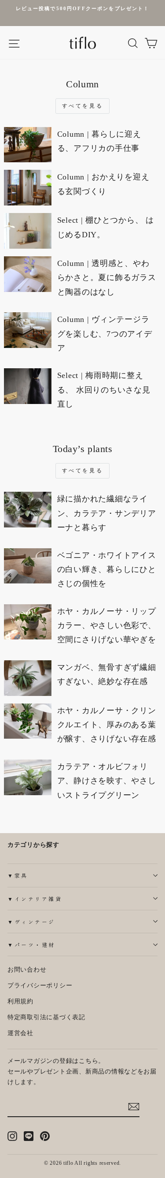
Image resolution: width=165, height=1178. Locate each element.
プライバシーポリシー (39, 985)
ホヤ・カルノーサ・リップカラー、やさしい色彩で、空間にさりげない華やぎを (106, 625)
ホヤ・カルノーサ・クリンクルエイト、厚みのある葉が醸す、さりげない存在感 (106, 725)
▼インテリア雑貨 (34, 898)
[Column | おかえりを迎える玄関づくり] (27, 188)
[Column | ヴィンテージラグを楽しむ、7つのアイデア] (27, 330)
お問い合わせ (26, 969)
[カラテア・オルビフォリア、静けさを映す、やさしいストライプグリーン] (27, 777)
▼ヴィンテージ (31, 921)
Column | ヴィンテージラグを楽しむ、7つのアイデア (104, 333)
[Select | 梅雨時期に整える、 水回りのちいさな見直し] (27, 386)
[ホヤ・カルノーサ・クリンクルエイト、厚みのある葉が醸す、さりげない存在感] (27, 721)
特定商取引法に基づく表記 (46, 1017)
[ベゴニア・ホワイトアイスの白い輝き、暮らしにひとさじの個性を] (27, 566)
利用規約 (20, 1001)
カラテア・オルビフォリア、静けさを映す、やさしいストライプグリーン (106, 781)
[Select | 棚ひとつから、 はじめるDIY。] (27, 231)
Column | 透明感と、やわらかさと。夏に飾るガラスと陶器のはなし (106, 277)
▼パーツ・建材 (31, 944)
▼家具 (17, 875)
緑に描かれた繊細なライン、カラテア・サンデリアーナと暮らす (106, 513)
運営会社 (20, 1033)
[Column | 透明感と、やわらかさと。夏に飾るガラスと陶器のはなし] (27, 274)
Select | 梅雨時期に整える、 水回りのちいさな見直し (103, 389)
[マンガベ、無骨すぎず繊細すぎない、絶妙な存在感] (27, 678)
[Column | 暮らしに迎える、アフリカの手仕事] (27, 145)
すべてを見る (82, 106)
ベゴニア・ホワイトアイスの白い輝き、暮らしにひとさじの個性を (106, 569)
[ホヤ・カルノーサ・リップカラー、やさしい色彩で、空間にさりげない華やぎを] (27, 622)
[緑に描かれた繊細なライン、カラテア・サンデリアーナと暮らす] (27, 509)
